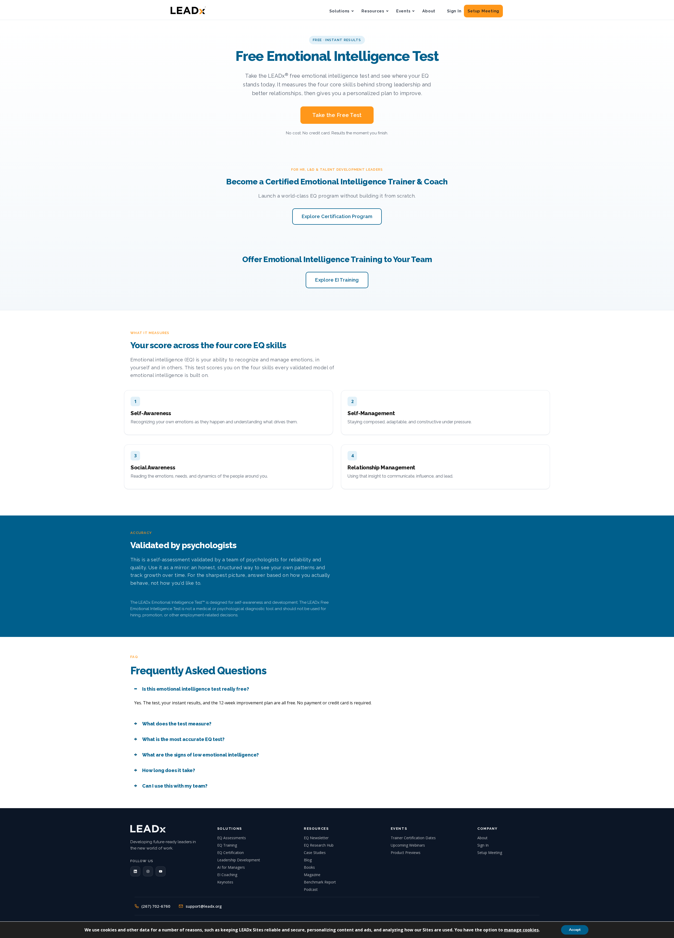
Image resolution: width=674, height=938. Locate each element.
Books (309, 867)
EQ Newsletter (316, 837)
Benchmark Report (320, 882)
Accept (575, 929)
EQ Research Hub (319, 845)
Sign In (454, 11)
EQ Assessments (231, 837)
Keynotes (225, 882)
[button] (135, 871)
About (428, 11)
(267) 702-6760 (155, 906)
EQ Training (227, 845)
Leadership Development (238, 859)
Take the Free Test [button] (336, 115)
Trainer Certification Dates (413, 837)
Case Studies (315, 852)
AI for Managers (231, 867)
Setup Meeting (483, 11)
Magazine (312, 874)
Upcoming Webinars (408, 845)
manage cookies (521, 930)
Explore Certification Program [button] (337, 216)
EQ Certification (230, 852)
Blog (308, 859)
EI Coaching (227, 874)
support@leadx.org (204, 906)
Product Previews (405, 852)
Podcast (311, 889)
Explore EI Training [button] (337, 280)
